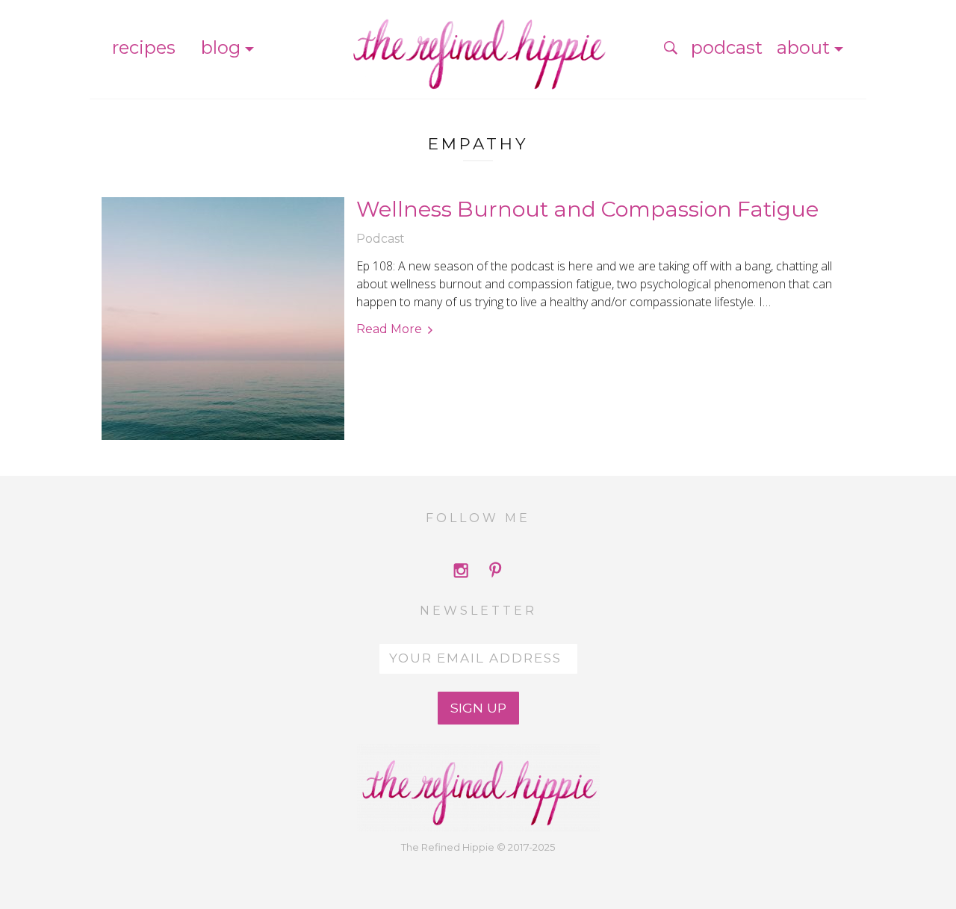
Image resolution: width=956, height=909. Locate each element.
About (803, 47)
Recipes (144, 47)
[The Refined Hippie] (478, 48)
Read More (389, 329)
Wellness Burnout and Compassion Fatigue (587, 208)
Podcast (727, 47)
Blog (220, 47)
